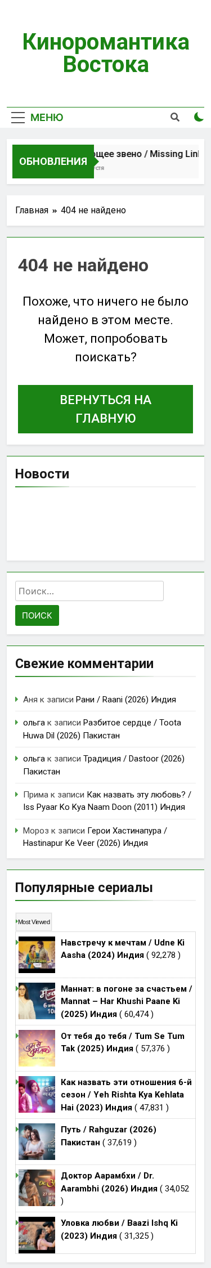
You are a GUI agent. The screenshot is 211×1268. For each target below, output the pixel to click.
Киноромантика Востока (106, 53)
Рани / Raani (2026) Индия (126, 700)
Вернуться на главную (105, 409)
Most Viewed (34, 921)
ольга (34, 723)
